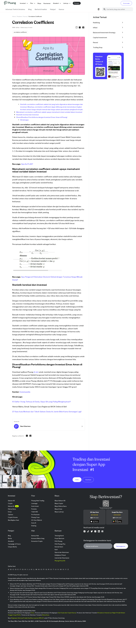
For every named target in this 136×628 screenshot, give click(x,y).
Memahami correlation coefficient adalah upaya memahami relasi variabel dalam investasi (49, 112)
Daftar (77, 480)
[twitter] (80, 27)
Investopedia (25, 391)
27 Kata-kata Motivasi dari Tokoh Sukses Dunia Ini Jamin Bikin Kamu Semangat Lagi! (46, 411)
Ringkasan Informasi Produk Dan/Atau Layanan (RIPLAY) (27, 618)
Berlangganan (120, 546)
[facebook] (83, 27)
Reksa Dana (45, 615)
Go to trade (126, 3)
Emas (32, 613)
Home (14, 16)
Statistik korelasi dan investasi (27, 114)
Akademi (19, 16)
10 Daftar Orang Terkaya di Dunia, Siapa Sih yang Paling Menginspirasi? (41, 401)
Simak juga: (24, 120)
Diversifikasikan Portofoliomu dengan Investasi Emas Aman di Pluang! (41, 117)
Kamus (25, 16)
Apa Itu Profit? (27, 164)
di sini (36, 372)
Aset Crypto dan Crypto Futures (67, 613)
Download (88, 480)
